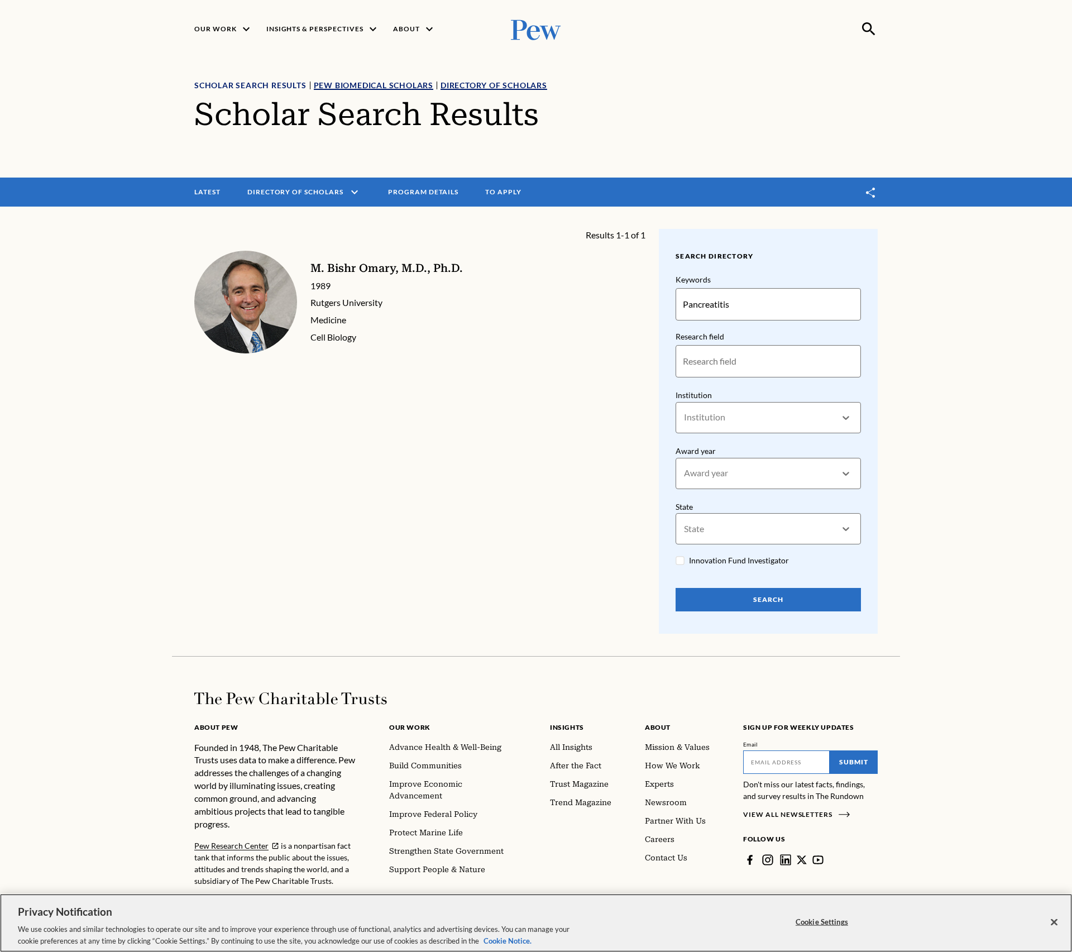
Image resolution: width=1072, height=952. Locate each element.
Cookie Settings (822, 921)
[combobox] (685, 417)
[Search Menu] (869, 29)
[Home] (290, 698)
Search (768, 599)
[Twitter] (802, 860)
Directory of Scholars (494, 85)
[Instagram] (767, 860)
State (684, 506)
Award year (696, 451)
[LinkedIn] (785, 860)
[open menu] (354, 192)
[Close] (1054, 922)
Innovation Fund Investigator (739, 560)
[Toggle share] (871, 192)
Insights (567, 727)
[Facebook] (750, 860)
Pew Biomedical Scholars (373, 85)
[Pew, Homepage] (536, 28)
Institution (694, 395)
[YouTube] (818, 860)
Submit (853, 762)
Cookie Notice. (508, 940)
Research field (700, 336)
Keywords (693, 279)
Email (750, 744)
